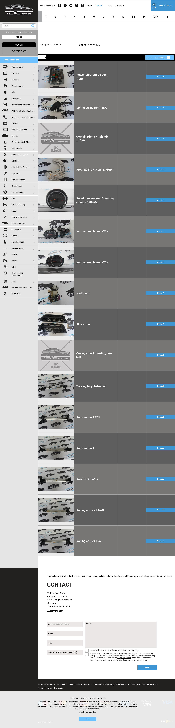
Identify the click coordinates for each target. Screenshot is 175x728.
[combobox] (98, 5)
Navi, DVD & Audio (19, 129)
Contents (89, 622)
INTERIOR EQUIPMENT (21, 142)
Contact (89, 5)
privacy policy (132, 650)
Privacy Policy (49, 684)
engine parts (17, 148)
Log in (110, 5)
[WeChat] (71, 5)
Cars (13, 198)
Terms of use (117, 650)
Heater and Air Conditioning (17, 274)
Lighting (15, 161)
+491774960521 (55, 611)
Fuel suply (16, 173)
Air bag (14, 254)
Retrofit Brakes (18, 192)
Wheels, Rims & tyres (20, 167)
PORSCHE (16, 294)
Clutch (14, 281)
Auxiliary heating (18, 204)
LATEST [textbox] (149, 58)
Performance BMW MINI (22, 288)
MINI (156, 16)
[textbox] (19, 37)
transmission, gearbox (21, 105)
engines (15, 136)
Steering (15, 79)
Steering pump (18, 86)
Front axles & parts (19, 154)
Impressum (58, 688)
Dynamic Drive (17, 248)
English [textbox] (98, 5)
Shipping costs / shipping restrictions (144, 684)
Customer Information (83, 684)
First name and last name (58, 624)
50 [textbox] (40, 57)
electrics (15, 73)
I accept (87, 719)
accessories (16, 229)
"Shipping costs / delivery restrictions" (158, 576)
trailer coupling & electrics (22, 117)
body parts (16, 98)
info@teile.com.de (124, 658)
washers (15, 236)
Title (50, 643)
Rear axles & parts (19, 217)
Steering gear (17, 186)
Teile (99, 656)
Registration (120, 5)
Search (33, 25)
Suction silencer (18, 180)
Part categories (11, 59)
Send (147, 667)
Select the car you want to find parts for (19, 32)
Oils (13, 92)
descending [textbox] (160, 58)
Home (40, 684)
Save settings (19, 51)
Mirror (14, 211)
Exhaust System (18, 223)
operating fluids (18, 242)
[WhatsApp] (65, 5)
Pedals (14, 261)
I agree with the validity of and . (114, 650)
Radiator (15, 123)
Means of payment (45, 688)
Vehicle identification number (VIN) (62, 652)
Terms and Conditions (64, 684)
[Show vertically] (168, 57)
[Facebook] (59, 5)
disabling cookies (87, 712)
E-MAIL (51, 633)
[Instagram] (76, 5)
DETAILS (160, 76)
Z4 (133, 16)
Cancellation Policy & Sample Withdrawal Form (111, 684)
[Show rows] (171, 57)
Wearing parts (17, 67)
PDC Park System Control (22, 111)
